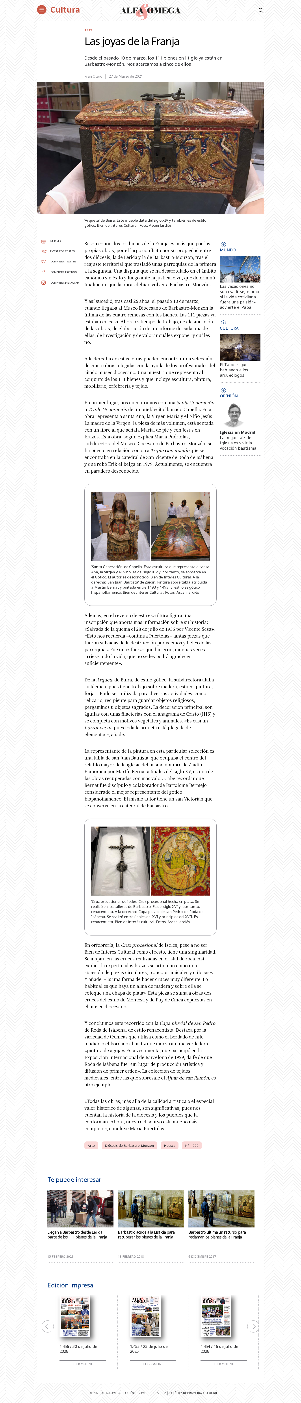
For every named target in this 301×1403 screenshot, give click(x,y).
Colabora (159, 1393)
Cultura (65, 9)
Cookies (213, 1393)
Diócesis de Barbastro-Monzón (129, 1145)
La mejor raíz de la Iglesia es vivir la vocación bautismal (239, 443)
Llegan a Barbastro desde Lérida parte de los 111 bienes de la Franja (77, 1235)
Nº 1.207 (192, 1145)
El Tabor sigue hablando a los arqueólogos (234, 370)
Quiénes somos (136, 1393)
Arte (88, 30)
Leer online (83, 1364)
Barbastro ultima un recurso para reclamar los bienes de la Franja (217, 1235)
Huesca (169, 1145)
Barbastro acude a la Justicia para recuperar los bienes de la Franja (146, 1235)
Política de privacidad (186, 1393)
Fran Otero (93, 76)
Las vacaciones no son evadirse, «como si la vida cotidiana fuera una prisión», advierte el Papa (239, 297)
